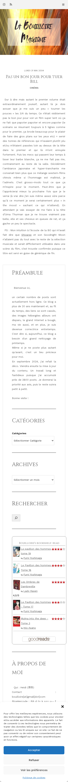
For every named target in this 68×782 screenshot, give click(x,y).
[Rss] (10, 4)
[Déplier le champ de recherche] (16, 517)
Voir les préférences (34, 770)
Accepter (34, 750)
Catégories (19, 433)
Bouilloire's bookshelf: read (39, 543)
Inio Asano (29, 627)
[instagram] (4, 4)
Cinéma (34, 88)
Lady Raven (30, 591)
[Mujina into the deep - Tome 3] (16, 621)
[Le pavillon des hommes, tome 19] (16, 551)
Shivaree (26, 234)
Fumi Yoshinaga (32, 558)
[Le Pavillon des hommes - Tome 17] (16, 604)
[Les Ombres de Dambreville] (16, 584)
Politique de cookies (34, 777)
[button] (62, 706)
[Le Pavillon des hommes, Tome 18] (16, 568)
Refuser (34, 760)
